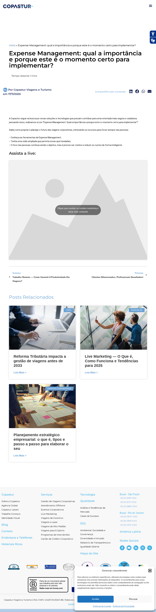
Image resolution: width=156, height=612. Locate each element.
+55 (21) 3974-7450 (128, 516)
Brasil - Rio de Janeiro (132, 513)
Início (12, 45)
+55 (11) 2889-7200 (128, 506)
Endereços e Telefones (17, 537)
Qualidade (87, 501)
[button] (149, 570)
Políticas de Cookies (102, 606)
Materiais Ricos (12, 544)
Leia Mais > (20, 372)
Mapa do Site (89, 553)
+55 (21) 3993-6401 (128, 521)
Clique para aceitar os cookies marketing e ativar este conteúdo (78, 210)
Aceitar (95, 599)
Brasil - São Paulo (129, 494)
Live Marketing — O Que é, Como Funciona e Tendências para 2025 (111, 361)
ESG (83, 523)
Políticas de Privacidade (124, 606)
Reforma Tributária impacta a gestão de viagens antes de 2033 (40, 361)
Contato (7, 531)
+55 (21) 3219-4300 (128, 525)
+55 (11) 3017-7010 (128, 502)
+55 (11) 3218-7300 (128, 498)
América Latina (130, 531)
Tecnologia (87, 494)
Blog (5, 524)
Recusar (133, 599)
